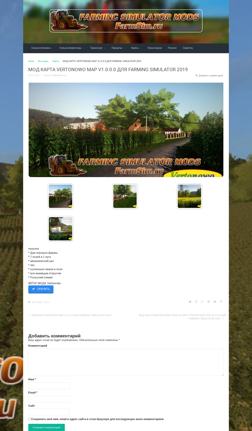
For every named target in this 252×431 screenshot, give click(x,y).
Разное (172, 47)
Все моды (43, 61)
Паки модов (154, 47)
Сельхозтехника (41, 47)
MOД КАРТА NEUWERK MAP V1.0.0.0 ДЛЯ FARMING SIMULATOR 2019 (71, 315)
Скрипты (188, 47)
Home (31, 61)
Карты (135, 47)
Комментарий (37, 345)
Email (32, 392)
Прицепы (117, 47)
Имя (32, 379)
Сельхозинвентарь (70, 47)
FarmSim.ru (59, 75)
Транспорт (96, 47)
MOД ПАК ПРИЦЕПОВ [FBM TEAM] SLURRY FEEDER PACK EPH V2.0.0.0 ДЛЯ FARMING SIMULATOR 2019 (182, 317)
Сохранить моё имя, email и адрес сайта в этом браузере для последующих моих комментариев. (97, 419)
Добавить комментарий (211, 75)
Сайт (31, 405)
